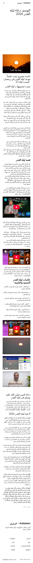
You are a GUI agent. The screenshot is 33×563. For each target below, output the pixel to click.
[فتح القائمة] (4, 3)
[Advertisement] (16, 34)
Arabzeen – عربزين (23, 3)
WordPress (6, 559)
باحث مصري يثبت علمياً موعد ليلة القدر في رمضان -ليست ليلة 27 (17, 79)
